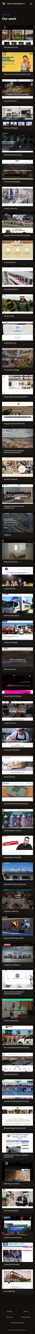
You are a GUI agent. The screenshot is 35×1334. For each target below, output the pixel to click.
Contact (9, 1311)
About (25, 1311)
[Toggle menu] (31, 4)
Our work (9, 1317)
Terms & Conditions (17, 1323)
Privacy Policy (25, 1317)
